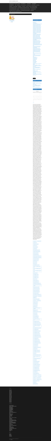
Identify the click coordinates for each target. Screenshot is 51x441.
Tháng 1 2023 (10, 390)
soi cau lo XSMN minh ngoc (36, 341)
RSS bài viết (10, 434)
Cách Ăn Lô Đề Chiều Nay (11, 405)
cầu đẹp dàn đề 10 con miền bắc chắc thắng (37, 30)
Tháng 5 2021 (10, 401)
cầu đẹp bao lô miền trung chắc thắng (36, 48)
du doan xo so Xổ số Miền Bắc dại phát (36, 266)
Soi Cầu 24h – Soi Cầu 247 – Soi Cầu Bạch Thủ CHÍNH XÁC (31, 6)
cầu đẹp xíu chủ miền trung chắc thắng (36, 55)
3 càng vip (34, 242)
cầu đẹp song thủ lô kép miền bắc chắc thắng (37, 38)
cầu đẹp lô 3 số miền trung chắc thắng (36, 51)
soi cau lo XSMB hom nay (36, 332)
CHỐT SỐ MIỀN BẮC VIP (11, 408)
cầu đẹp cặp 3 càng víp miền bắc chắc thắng (37, 27)
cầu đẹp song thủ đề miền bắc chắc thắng (36, 37)
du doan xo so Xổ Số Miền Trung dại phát (37, 271)
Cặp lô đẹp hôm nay (35, 260)
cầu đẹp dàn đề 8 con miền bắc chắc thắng (37, 29)
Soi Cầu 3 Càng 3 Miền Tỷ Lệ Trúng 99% (13, 7)
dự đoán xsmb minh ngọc (36, 288)
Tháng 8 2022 (10, 394)
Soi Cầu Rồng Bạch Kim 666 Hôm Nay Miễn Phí (25, 10)
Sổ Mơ (33, 56)
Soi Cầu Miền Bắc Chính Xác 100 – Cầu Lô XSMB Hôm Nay (14, 10)
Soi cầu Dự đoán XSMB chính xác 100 (36, 356)
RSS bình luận (10, 435)
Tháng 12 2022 (10, 391)
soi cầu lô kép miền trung (36, 361)
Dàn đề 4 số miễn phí (35, 280)
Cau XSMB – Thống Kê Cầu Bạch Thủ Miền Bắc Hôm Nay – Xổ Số (15, 11)
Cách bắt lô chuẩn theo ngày (36, 251)
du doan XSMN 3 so (35, 277)
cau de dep (35, 248)
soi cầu (34, 353)
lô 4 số (34, 300)
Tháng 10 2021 (10, 397)
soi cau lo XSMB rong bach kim (36, 335)
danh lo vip (35, 263)
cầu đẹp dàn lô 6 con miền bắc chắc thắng (37, 32)
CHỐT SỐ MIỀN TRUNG (35, 47)
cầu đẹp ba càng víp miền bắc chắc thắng (36, 24)
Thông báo (10, 430)
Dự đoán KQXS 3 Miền (11, 411)
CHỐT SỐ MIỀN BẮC (12, 19)
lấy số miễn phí (35, 303)
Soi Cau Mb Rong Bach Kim (11, 427)
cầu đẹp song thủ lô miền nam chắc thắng (37, 46)
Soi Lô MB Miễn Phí (19, 6)
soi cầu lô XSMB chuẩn (36, 367)
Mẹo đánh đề (35, 306)
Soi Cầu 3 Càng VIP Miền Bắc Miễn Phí (33, 7)
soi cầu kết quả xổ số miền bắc (36, 358)
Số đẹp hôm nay (39, 379)
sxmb (34, 379)
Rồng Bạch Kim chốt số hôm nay (36, 311)
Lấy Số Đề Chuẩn (10, 415)
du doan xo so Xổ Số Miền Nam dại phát (37, 269)
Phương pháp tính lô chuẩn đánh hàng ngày (36, 308)
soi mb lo (39, 376)
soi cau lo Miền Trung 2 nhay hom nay (36, 319)
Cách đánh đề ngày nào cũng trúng (37, 257)
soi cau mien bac (35, 344)
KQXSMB (34, 297)
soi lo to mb (35, 376)
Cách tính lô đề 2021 (35, 254)
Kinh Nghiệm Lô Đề (11, 414)
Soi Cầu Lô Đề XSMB (15, 6)
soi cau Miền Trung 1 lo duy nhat (36, 347)
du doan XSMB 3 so (35, 274)
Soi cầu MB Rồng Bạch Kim (36, 370)
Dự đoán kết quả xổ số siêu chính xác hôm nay (37, 285)
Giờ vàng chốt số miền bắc (36, 291)
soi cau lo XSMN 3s (35, 338)
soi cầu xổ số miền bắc (36, 373)
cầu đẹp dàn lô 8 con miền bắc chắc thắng (37, 34)
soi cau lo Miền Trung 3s (36, 321)
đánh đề (34, 382)
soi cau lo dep (35, 314)
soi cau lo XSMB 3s (35, 329)
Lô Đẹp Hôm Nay (10, 6)
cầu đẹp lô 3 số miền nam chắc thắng (36, 43)
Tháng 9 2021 (10, 398)
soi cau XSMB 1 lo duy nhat (36, 350)
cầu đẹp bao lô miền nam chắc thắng (36, 40)
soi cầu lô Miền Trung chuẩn (36, 364)
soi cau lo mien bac (35, 317)
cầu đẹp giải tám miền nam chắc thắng (36, 42)
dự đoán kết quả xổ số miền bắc (36, 283)
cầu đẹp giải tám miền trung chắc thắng (36, 50)
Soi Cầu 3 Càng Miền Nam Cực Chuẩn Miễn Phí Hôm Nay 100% (23, 7)
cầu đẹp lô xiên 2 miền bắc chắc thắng (36, 35)
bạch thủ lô (35, 245)
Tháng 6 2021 (10, 400)
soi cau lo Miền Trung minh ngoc (36, 324)
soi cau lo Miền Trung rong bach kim (36, 326)
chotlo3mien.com (13, 1)
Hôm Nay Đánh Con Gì (35, 58)
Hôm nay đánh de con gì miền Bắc (37, 294)
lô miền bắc (38, 300)
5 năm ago (12, 22)
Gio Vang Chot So (23, 6)
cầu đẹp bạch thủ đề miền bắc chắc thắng (36, 25)
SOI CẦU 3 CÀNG (32, 10)
